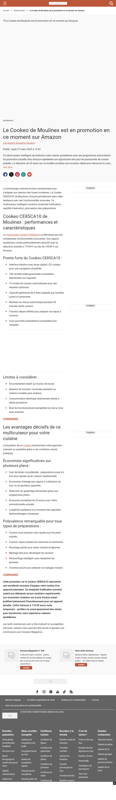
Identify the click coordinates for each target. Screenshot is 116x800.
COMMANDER (10, 418)
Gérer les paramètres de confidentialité (23, 705)
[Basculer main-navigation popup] (5, 3)
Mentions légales (13, 699)
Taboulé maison (105, 739)
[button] (37, 668)
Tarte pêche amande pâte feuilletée (8, 743)
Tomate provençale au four (66, 767)
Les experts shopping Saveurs (19, 142)
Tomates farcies (67, 775)
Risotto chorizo (86, 755)
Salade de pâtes (105, 744)
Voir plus (7, 167)
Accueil (6, 10)
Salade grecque (105, 754)
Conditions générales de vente (41, 699)
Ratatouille (84, 760)
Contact (95, 699)
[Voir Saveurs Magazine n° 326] (12, 655)
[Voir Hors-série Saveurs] (67, 655)
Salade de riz (104, 749)
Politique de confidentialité (73, 699)
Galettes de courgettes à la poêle (28, 743)
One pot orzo (8, 751)
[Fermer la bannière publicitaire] (114, 785)
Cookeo (27, 445)
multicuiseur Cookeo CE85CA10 (23, 234)
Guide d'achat (19, 10)
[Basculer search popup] (111, 3)
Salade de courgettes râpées (26, 762)
